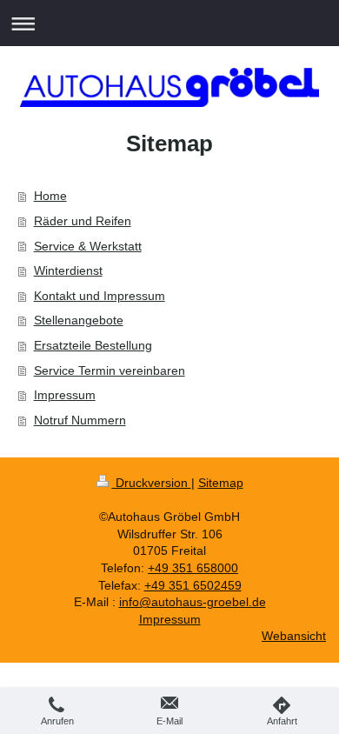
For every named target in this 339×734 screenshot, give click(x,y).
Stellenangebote (78, 320)
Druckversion (151, 483)
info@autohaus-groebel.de (192, 602)
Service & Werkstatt (88, 246)
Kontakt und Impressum (99, 296)
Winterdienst (68, 270)
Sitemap (220, 483)
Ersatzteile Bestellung (93, 345)
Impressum (65, 395)
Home (50, 196)
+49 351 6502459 (193, 585)
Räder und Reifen (82, 221)
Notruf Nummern (80, 420)
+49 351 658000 (193, 568)
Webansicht (294, 636)
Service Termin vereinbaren (109, 370)
